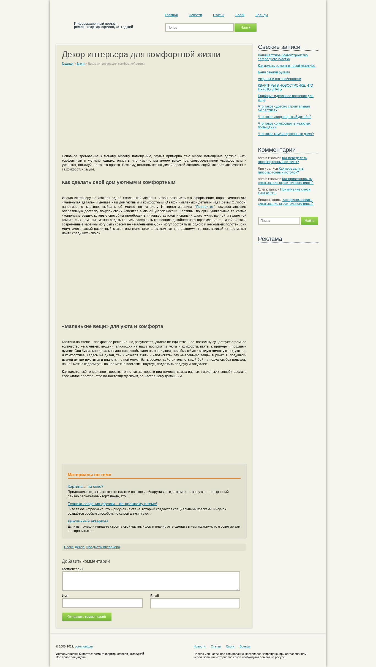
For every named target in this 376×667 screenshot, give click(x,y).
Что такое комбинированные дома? (286, 134)
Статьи (218, 15)
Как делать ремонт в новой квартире (286, 66)
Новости (195, 15)
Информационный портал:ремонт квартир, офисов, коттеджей (103, 25)
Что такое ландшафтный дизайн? (284, 117)
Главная (171, 15)
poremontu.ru (84, 646)
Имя (65, 596)
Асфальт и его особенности (279, 79)
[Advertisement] (154, 112)
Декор (79, 547)
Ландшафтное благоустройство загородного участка (283, 57)
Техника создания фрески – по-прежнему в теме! (112, 503)
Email (154, 596)
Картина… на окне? (85, 486)
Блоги (239, 15)
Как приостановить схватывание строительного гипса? (286, 181)
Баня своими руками (274, 72)
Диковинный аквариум (88, 521)
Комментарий (72, 569)
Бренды (261, 15)
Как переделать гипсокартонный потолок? (282, 160)
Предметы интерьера (103, 547)
